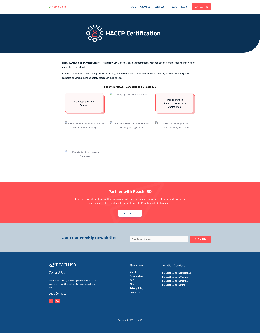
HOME (133, 7)
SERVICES (160, 7)
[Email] (51, 301)
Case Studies (136, 276)
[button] (201, 6)
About (133, 272)
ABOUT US (145, 7)
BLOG (174, 7)
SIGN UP (200, 239)
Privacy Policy (137, 288)
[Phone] (57, 301)
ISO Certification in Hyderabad (176, 273)
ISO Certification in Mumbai (175, 281)
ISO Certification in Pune (173, 285)
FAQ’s (184, 7)
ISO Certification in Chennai (175, 277)
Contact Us (135, 292)
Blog (132, 284)
